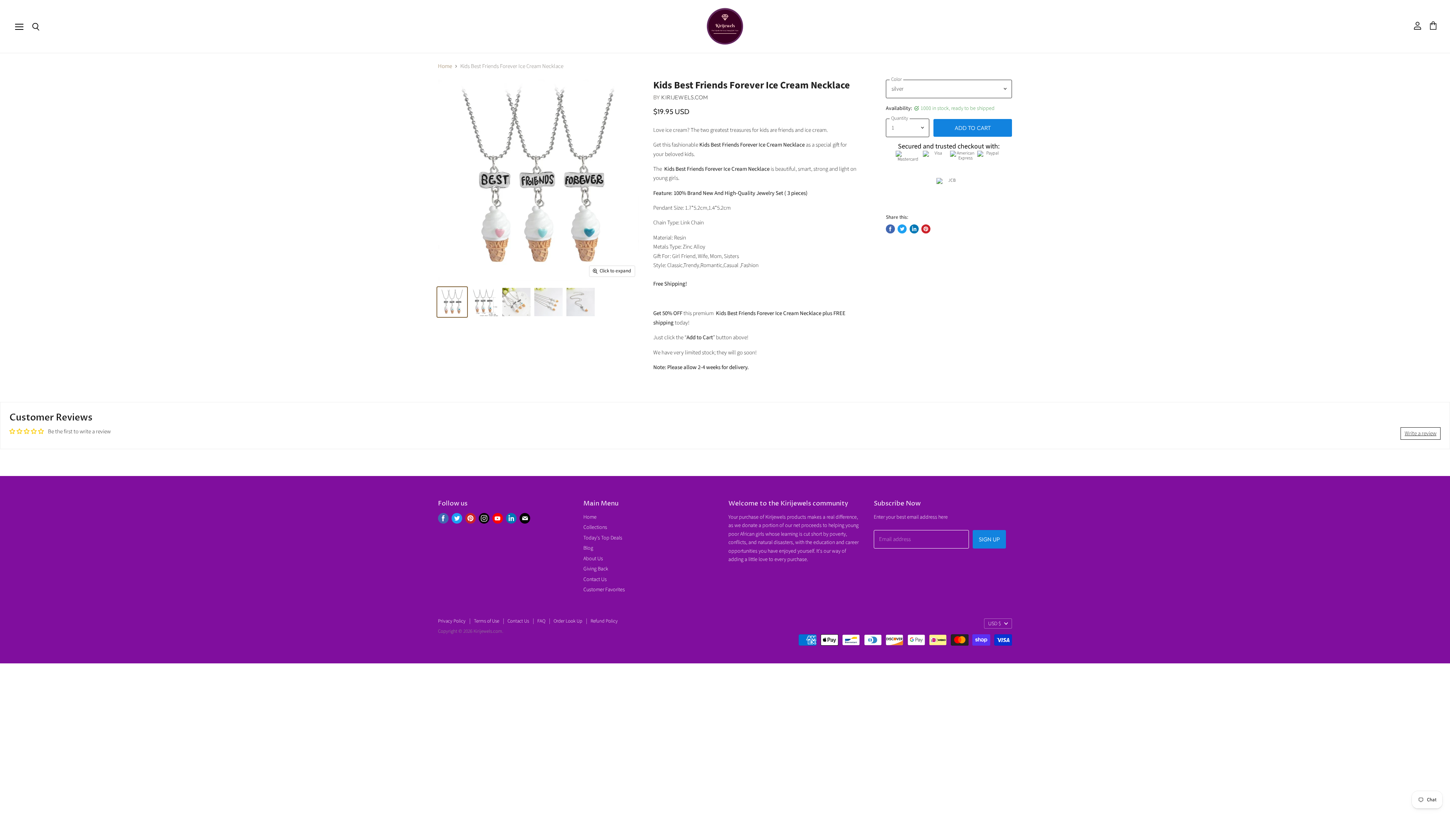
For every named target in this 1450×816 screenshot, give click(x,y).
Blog (588, 548)
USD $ (994, 623)
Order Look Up (568, 621)
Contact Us (595, 579)
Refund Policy (604, 621)
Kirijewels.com (684, 97)
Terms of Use (486, 621)
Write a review (1420, 433)
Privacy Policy (452, 621)
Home (445, 66)
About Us (593, 559)
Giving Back (595, 569)
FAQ (541, 621)
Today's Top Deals (602, 538)
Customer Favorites (604, 589)
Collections (595, 527)
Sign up (989, 539)
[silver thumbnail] (452, 302)
